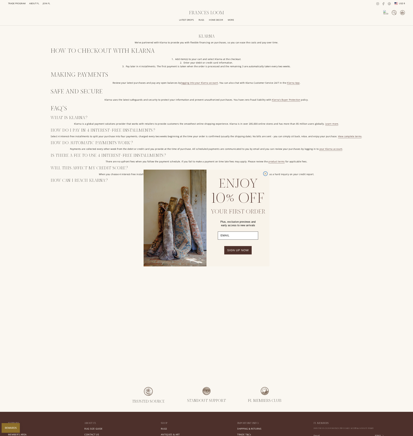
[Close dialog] (265, 174)
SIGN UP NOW (238, 250)
